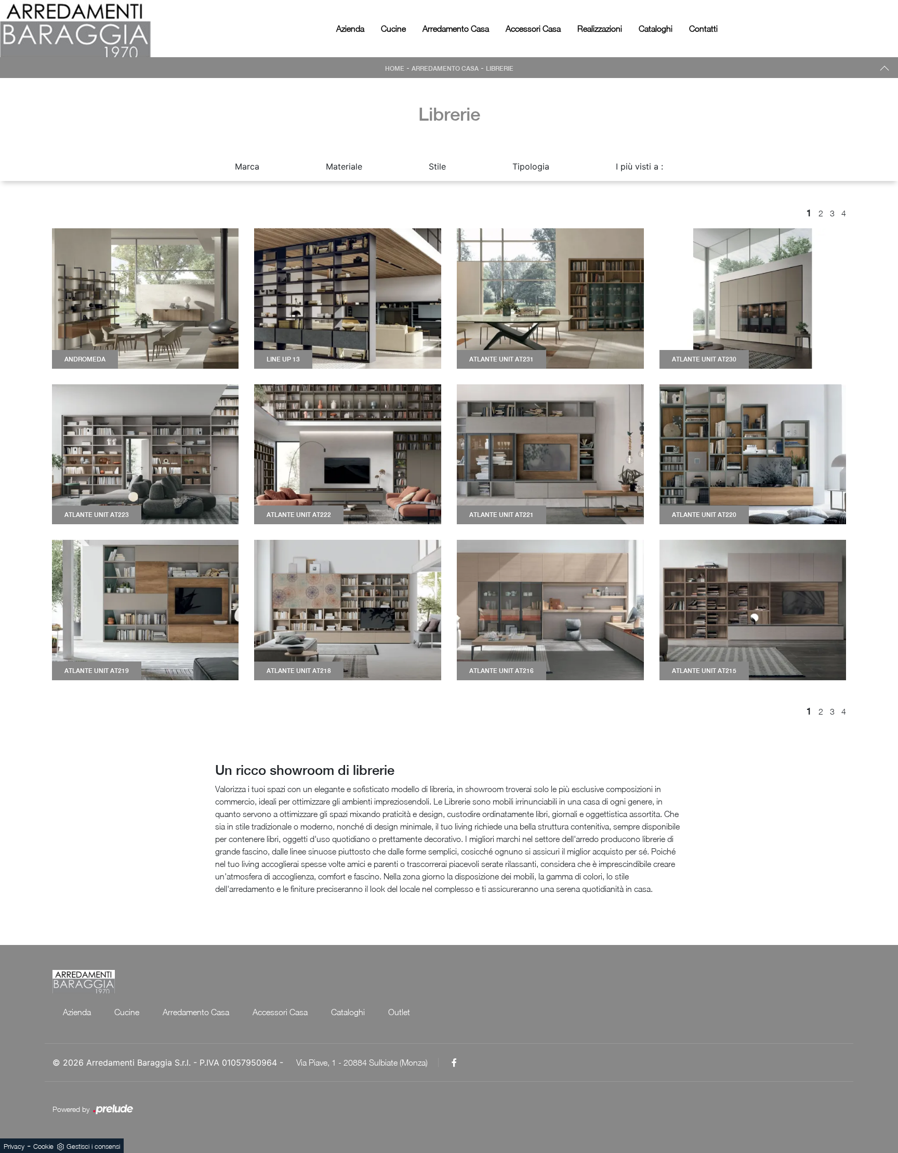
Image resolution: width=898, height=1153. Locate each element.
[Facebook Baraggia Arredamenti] (454, 1062)
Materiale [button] (344, 166)
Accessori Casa (533, 28)
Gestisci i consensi (93, 1146)
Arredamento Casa (455, 28)
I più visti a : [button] (639, 166)
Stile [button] (437, 166)
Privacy (14, 1146)
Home (394, 68)
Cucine (393, 28)
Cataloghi (655, 28)
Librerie (499, 68)
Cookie (43, 1146)
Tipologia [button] (530, 166)
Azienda (350, 28)
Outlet (399, 1012)
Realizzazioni (599, 28)
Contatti (703, 28)
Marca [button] (247, 166)
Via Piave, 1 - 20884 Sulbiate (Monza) (362, 1062)
